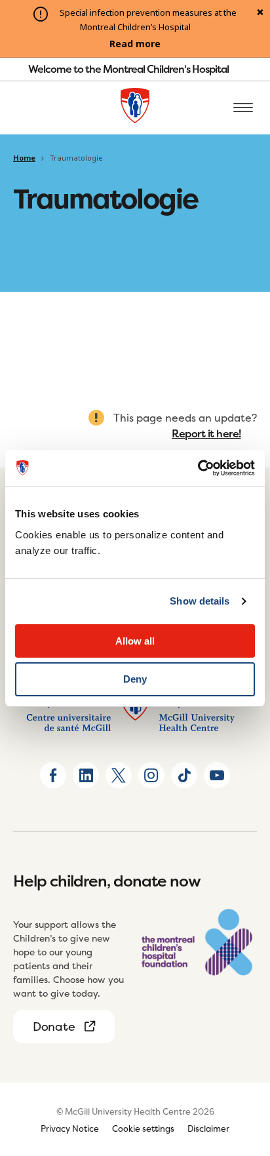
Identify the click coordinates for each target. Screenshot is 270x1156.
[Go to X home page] (119, 775)
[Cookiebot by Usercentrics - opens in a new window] (197, 468)
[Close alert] (260, 13)
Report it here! (206, 433)
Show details (199, 601)
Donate (54, 1026)
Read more (135, 43)
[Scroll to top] (244, 1071)
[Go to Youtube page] (217, 775)
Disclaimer (208, 1128)
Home (24, 158)
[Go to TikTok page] (184, 775)
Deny (135, 679)
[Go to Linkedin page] (86, 775)
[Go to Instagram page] (151, 775)
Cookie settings (143, 1128)
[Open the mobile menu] (243, 108)
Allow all (135, 641)
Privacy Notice (70, 1128)
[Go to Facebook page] (53, 775)
